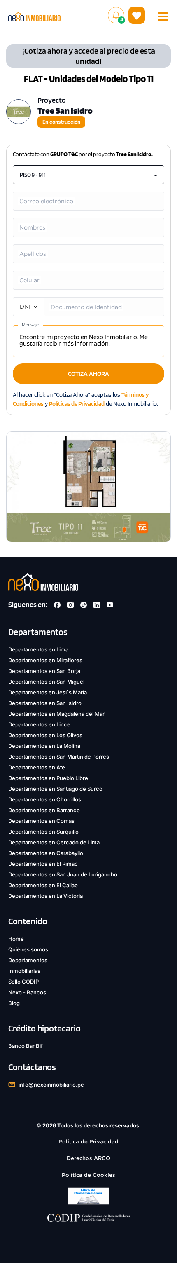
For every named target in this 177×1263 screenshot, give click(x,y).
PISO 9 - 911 (33, 174)
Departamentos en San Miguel (46, 681)
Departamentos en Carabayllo (45, 853)
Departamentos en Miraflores (45, 660)
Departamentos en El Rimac (43, 863)
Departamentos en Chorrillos (44, 799)
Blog (14, 1003)
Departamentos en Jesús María (47, 692)
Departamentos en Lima (38, 649)
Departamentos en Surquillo (43, 831)
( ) (137, 15)
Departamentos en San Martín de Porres (58, 756)
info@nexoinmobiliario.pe (51, 1084)
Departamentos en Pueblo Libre (48, 778)
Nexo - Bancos (27, 992)
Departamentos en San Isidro (45, 703)
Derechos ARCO (88, 1158)
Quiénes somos (28, 949)
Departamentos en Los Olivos (45, 735)
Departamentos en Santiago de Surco (55, 788)
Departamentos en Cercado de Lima (54, 842)
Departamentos (27, 960)
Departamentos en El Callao (43, 885)
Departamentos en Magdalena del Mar (56, 713)
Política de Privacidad (88, 1142)
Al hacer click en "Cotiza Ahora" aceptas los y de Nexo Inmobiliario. (85, 399)
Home (16, 938)
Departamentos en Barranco (44, 810)
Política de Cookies (88, 1175)
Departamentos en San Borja (44, 671)
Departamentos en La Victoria (45, 896)
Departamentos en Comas (41, 821)
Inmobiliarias (24, 971)
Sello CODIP (23, 981)
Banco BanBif (25, 1046)
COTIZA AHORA (88, 373)
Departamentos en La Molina (44, 746)
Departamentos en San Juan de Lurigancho (62, 874)
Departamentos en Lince (39, 724)
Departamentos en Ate (36, 767)
